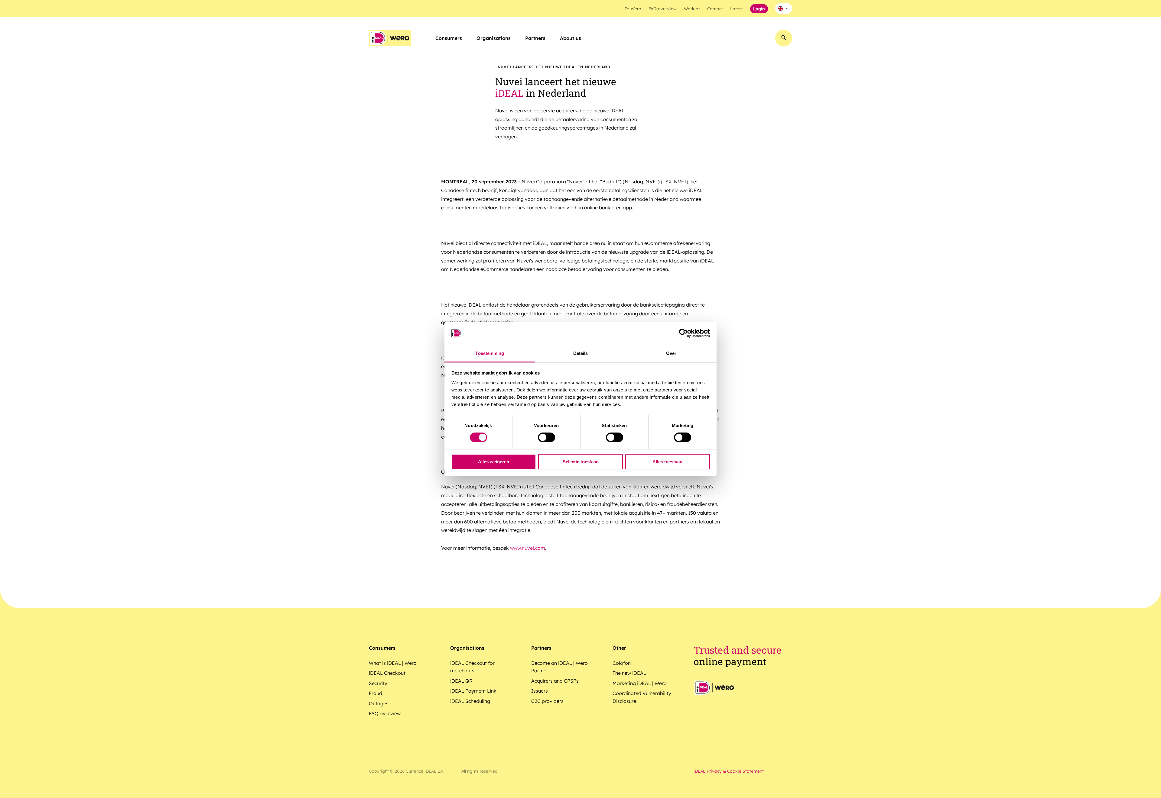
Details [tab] (580, 353)
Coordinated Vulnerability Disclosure (642, 697)
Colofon (622, 663)
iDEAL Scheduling (470, 701)
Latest (736, 8)
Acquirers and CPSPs (555, 681)
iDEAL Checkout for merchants (472, 667)
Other (619, 648)
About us (570, 38)
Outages (379, 703)
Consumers (448, 38)
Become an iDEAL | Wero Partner (559, 667)
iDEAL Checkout (387, 673)
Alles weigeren (493, 461)
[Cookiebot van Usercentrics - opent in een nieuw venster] (683, 333)
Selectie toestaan (581, 461)
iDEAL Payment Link (473, 691)
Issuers (539, 691)
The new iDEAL (629, 673)
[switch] (546, 437)
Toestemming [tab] (489, 353)
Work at (692, 8)
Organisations (493, 38)
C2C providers (547, 701)
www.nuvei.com (527, 548)
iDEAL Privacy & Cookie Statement (729, 771)
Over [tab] (671, 353)
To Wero (633, 8)
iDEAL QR (461, 681)
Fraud (375, 693)
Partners (535, 38)
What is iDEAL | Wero (393, 663)
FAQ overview (663, 8)
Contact (715, 8)
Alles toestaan (667, 461)
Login (759, 8)
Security (378, 683)
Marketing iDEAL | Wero (640, 683)
